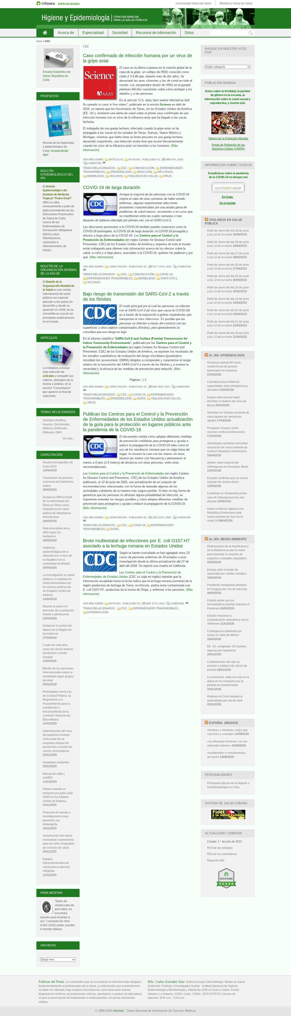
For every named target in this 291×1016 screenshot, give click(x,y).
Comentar (94, 163)
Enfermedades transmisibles (110, 278)
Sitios (189, 33)
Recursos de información (156, 33)
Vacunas (116, 176)
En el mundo (228, 203)
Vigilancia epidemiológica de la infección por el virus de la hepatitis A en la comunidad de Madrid (57, 555)
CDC (124, 168)
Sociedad (120, 33)
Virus (167, 176)
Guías (141, 398)
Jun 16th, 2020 (161, 517)
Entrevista (60, 428)
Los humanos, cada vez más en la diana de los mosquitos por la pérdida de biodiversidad (228, 681)
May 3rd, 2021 (161, 386)
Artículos (116, 159)
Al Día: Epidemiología (227, 355)
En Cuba (227, 197)
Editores (48, 428)
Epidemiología (121, 172)
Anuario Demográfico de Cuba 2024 (58, 464)
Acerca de (66, 33)
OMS (58, 432)
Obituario (48, 432)
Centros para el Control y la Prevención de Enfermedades (126, 473)
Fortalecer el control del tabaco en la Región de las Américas (57, 629)
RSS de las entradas (220, 848)
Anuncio (48, 424)
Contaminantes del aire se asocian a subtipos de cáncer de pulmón (227, 665)
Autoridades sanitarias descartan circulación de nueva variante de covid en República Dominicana (227, 447)
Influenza (165, 172)
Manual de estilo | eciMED (54, 775)
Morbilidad (95, 176)
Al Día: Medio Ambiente (228, 539)
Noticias (134, 159)
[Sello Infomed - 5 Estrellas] (226, 890)
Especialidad (93, 33)
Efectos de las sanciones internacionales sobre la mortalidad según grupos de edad (58, 674)
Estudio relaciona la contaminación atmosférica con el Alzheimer (227, 619)
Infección (144, 172)
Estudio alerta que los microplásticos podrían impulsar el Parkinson (228, 604)
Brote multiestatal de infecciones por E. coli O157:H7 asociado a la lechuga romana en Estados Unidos (136, 543)
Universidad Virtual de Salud (193, 3)
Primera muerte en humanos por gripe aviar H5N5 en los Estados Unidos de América (58, 795)
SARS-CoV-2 (169, 278)
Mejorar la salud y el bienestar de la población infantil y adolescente (58, 610)
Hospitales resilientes (56, 762)
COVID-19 (166, 274)
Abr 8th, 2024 (174, 159)
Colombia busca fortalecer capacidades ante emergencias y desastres (227, 385)
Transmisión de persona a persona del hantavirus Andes (58, 481)
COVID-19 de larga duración (111, 187)
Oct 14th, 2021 (161, 266)
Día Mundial (61, 424)
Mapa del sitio (215, 860)
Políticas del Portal (51, 981)
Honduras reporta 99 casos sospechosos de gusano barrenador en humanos (224, 366)
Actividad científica (54, 420)
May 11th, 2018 (155, 603)
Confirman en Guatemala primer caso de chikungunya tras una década (227, 497)
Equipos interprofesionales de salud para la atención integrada (56, 865)
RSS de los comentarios (222, 854)
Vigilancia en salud (143, 176)
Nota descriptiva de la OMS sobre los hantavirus (56, 532)
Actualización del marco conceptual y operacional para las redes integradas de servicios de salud (58, 841)
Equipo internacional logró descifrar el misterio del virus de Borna (226, 401)
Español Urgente (223, 723)
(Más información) (101, 257)
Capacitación (118, 266)
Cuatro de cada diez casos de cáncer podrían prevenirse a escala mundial (58, 651)
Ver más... (69, 438)
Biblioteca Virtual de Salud (236, 3)
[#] (104, 163)
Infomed (118, 1010)
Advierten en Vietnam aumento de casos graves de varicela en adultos (228, 416)
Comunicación (143, 168)
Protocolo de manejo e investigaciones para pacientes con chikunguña (57, 818)
